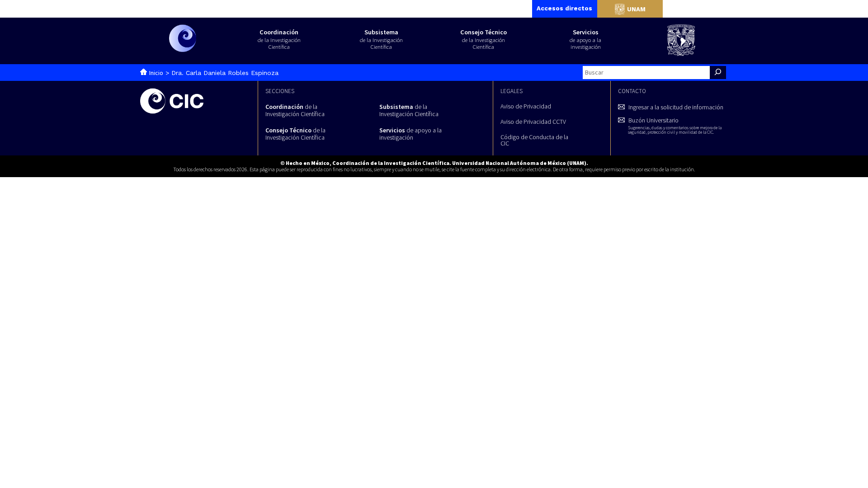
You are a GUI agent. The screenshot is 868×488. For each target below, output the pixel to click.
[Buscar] (718, 72)
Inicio (156, 73)
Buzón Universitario (675, 125)
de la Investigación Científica (295, 110)
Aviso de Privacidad (525, 106)
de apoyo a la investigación (410, 133)
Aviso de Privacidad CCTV (533, 121)
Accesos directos (564, 8)
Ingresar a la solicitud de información (675, 107)
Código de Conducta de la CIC (534, 140)
